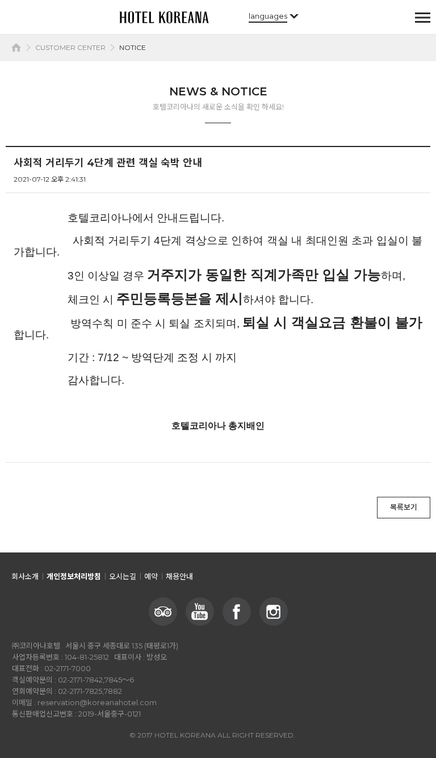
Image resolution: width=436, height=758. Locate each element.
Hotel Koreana (164, 17)
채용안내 (179, 576)
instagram (273, 611)
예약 (151, 576)
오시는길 (122, 576)
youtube (200, 611)
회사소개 (25, 576)
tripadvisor (163, 611)
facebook (237, 611)
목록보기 (403, 507)
